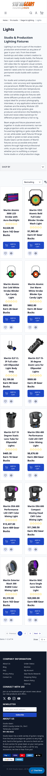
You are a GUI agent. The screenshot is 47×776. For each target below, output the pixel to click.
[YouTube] (18, 698)
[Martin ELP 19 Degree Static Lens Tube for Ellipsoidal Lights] (11, 420)
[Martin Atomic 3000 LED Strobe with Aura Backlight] (11, 198)
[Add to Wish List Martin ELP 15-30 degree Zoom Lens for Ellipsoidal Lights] (29, 401)
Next (36, 633)
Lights (39, 20)
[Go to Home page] (23, 5)
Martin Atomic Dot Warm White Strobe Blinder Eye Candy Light (36, 291)
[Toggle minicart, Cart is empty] (41, 13)
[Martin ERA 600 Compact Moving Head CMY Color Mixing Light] (35, 494)
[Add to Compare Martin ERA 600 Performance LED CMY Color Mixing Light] (11, 549)
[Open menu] (5, 13)
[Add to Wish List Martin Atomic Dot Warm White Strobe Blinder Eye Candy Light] (29, 327)
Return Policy (29, 680)
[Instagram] (14, 698)
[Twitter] (4, 698)
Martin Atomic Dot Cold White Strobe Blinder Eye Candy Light (11, 291)
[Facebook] (9, 698)
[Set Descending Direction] (45, 182)
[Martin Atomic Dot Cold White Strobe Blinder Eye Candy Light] (11, 272)
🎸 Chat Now (36, 770)
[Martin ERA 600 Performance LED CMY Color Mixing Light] (11, 494)
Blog (5, 667)
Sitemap (27, 684)
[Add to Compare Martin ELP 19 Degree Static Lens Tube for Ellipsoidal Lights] (11, 475)
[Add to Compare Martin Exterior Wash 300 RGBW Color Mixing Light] (11, 620)
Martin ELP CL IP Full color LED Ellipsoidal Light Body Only (11, 365)
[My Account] (36, 13)
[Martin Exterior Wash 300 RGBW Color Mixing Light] (11, 568)
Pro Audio (14, 20)
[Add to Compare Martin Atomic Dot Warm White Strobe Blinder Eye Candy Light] (35, 327)
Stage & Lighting (27, 20)
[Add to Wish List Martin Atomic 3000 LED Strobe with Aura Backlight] (5, 253)
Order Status (29, 664)
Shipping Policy (30, 677)
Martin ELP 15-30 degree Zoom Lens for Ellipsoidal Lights (36, 365)
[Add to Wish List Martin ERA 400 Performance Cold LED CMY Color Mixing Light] (29, 475)
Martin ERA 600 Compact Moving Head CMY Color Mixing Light (36, 513)
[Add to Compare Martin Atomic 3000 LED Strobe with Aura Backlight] (11, 253)
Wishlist (27, 667)
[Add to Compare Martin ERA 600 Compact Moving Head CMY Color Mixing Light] (35, 549)
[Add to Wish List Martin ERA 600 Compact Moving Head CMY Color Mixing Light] (29, 549)
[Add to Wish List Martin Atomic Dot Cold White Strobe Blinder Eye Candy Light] (5, 327)
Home (5, 20)
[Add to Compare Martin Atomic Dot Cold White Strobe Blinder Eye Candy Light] (11, 327)
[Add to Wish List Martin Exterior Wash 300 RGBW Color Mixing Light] (5, 620)
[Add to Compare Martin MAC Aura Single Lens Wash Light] (35, 620)
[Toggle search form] (31, 13)
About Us (6, 664)
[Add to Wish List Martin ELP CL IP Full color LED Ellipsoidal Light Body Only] (5, 401)
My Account (28, 670)
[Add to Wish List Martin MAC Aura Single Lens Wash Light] (29, 620)
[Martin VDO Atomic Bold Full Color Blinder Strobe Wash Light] (35, 198)
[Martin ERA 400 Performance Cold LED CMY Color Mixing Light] (35, 420)
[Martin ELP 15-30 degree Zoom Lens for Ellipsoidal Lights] (35, 346)
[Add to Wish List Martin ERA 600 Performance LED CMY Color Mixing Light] (5, 549)
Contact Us (7, 677)
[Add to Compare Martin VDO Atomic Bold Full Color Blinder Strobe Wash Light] (35, 253)
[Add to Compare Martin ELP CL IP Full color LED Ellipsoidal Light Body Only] (11, 401)
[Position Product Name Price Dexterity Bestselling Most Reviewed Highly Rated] (33, 182)
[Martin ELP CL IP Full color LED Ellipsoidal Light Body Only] (11, 346)
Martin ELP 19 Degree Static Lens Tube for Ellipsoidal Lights (11, 439)
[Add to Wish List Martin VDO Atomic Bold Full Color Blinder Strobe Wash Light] (29, 253)
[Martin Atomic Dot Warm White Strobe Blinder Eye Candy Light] (35, 272)
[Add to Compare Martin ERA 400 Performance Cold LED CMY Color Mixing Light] (35, 475)
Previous (12, 633)
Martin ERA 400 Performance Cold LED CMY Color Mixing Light (36, 439)
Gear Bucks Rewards (32, 674)
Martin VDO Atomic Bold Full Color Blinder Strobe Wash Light (36, 217)
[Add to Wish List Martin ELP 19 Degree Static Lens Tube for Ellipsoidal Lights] (5, 475)
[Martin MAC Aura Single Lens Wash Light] (35, 568)
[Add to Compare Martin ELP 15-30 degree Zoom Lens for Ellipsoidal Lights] (35, 401)
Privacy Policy (8, 674)
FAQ (4, 670)
